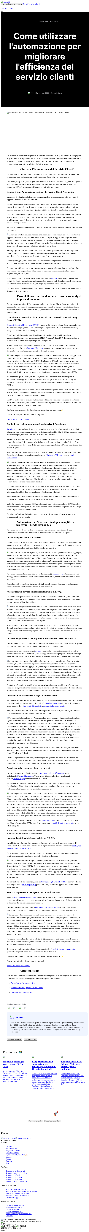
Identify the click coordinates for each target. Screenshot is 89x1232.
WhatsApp (50, 455)
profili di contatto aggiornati (63, 823)
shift (17, 776)
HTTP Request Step (29, 885)
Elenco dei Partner (12, 1152)
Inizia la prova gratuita (52, 1121)
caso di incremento (26, 776)
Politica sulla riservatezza (15, 1205)
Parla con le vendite (35, 1121)
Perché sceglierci (34, 4)
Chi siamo (9, 1146)
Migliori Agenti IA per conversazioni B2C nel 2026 (13, 1064)
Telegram (58, 455)
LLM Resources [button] (10, 1140)
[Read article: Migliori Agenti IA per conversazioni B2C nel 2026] (4, 1057)
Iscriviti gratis (25, 419)
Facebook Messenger (35, 348)
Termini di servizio (12, 1209)
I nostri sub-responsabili (14, 1211)
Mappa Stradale (11, 1148)
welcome (55, 574)
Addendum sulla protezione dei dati (19, 1214)
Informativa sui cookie (14, 1207)
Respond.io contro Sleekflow (16, 1173)
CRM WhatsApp (12, 1197)
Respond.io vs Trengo (14, 1177)
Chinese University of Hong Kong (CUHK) (23, 325)
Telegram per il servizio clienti (22, 992)
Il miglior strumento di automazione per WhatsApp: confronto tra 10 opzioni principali (44, 1065)
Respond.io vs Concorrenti (15, 1171)
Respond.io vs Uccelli (14, 1179)
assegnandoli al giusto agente (54, 706)
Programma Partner (13, 1150)
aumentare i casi (48, 820)
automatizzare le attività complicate (52, 773)
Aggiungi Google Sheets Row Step (54, 882)
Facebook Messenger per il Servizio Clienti (27, 988)
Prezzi (25, 4)
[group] (44, 1140)
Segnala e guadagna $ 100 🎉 (17, 1155)
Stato (7, 1163)
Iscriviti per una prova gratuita (64, 949)
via (62, 574)
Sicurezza (9, 1216)
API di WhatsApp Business (16, 1189)
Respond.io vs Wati (13, 1175)
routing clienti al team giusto (31, 706)
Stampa (8, 1159)
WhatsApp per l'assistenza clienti (23, 983)
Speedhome (11, 429)
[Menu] (2, 11)
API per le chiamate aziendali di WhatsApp (21, 1191)
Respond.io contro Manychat (16, 1181)
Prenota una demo (13, 419)
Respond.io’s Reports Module (25, 897)
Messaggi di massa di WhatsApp (17, 1195)
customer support (30, 1039)
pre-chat (54, 278)
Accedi (11, 8)
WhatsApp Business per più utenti (18, 1193)
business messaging (14, 1039)
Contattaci (4, 8)
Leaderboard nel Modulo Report (47, 907)
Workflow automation (53, 703)
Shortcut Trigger (19, 779)
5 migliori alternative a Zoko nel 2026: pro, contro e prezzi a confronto (71, 1065)
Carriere (8, 1157)
